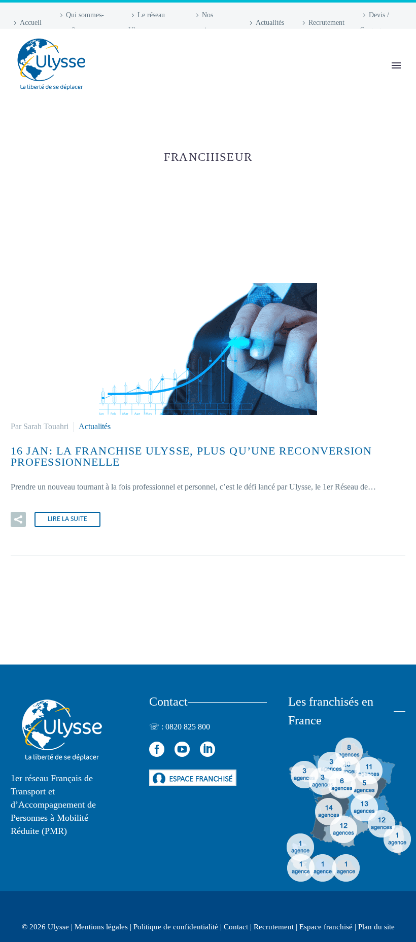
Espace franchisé (326, 927)
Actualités (270, 22)
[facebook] (156, 749)
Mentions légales (101, 927)
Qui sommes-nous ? (80, 22)
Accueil (31, 22)
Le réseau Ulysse (146, 22)
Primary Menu (396, 65)
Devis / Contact (374, 22)
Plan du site (376, 927)
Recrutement (326, 22)
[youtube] (182, 749)
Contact (236, 927)
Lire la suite (67, 519)
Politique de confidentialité (175, 927)
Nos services (204, 22)
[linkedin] (207, 749)
